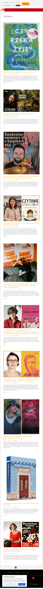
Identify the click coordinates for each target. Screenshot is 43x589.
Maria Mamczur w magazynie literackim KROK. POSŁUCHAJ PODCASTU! (18, 437)
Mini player (18, 5)
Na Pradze (17, 289)
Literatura (12, 74)
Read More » (5, 83)
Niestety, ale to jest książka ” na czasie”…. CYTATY (19, 72)
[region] (14, 581)
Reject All (14, 584)
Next (39, 567)
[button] (24, 10)
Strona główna (10, 572)
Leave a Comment (6, 74)
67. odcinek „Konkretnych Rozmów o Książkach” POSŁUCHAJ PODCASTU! (18, 114)
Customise (7, 584)
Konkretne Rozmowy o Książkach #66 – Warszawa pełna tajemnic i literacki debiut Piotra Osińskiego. (21, 177)
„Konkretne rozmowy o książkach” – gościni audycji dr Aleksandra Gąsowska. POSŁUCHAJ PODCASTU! (20, 380)
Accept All (22, 584)
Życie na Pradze (18, 572)
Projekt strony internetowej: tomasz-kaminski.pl (35, 584)
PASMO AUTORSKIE (25, 572)
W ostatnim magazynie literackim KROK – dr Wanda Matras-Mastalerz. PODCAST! (19, 550)
